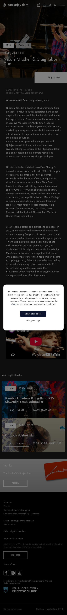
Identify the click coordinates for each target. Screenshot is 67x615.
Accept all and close (33, 314)
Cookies (14, 304)
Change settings (33, 321)
